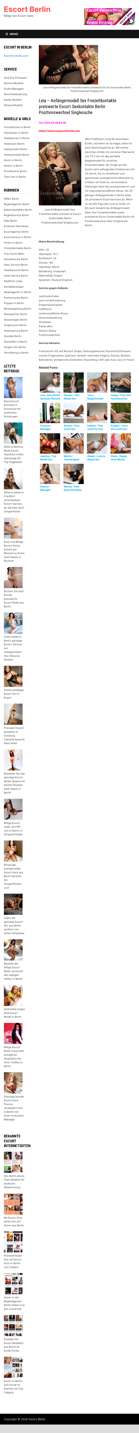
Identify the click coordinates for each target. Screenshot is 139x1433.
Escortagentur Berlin (16, 231)
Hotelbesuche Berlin (16, 270)
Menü (13, 34)
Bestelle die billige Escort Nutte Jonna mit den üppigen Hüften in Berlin (13, 971)
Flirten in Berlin (13, 242)
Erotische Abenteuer (16, 226)
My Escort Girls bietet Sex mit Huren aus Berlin (14, 1221)
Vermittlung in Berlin (16, 352)
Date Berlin (10, 220)
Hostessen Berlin (14, 143)
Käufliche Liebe (13, 281)
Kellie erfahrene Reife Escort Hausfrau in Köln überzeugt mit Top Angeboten (14, 454)
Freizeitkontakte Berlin (17, 248)
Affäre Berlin (11, 198)
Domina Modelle (13, 83)
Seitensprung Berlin (16, 330)
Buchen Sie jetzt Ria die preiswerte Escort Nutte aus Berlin (14, 599)
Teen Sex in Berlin (15, 176)
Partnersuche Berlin (16, 297)
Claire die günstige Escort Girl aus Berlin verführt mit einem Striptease (14, 925)
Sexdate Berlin (13, 336)
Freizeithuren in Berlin (17, 127)
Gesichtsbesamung (15, 94)
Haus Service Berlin (16, 264)
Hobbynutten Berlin (15, 149)
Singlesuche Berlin (15, 325)
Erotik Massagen (14, 88)
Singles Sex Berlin (15, 347)
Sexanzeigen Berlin (15, 319)
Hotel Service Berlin (16, 275)
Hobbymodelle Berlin (16, 154)
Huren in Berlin (13, 160)
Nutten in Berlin (13, 165)
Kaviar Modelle (13, 99)
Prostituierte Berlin (15, 171)
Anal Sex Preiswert (15, 77)
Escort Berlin (27, 9)
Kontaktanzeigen (14, 286)
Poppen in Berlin (14, 303)
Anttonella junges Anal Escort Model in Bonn (14, 1012)
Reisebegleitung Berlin (17, 308)
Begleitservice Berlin (16, 215)
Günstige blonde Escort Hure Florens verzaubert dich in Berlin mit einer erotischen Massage (14, 1108)
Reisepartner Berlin (15, 314)
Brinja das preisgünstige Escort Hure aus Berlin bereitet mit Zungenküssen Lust (13, 876)
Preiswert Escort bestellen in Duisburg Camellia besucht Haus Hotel (14, 735)
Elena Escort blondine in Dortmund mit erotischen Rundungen (12, 409)
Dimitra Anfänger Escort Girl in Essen (14, 693)
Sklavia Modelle (13, 105)
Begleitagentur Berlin (16, 204)
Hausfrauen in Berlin (16, 132)
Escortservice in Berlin (17, 237)
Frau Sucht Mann (14, 253)
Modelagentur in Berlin (17, 292)
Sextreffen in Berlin (15, 341)
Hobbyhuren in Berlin (16, 138)
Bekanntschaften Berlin (18, 209)
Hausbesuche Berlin (16, 259)
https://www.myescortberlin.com (59, 130)
